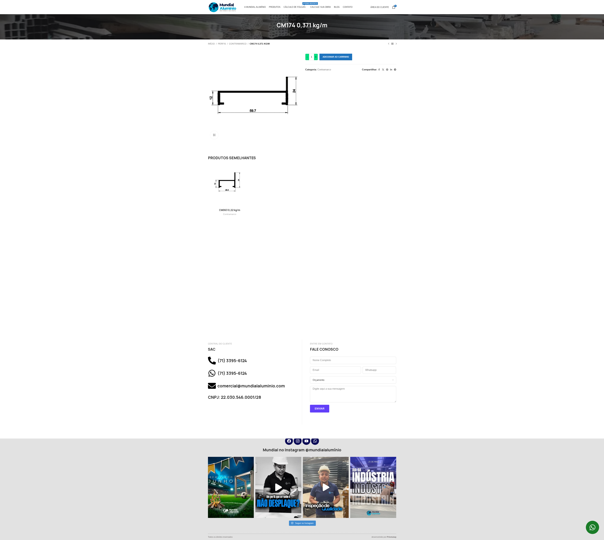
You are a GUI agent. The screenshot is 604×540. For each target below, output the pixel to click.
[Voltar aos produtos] (392, 44)
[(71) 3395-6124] (212, 361)
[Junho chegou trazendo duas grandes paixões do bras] (231, 487)
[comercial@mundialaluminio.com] (212, 386)
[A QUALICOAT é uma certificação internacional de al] (326, 487)
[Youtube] (306, 441)
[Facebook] (289, 441)
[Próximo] (396, 44)
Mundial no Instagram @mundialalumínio (302, 450)
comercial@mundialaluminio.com (251, 386)
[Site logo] (222, 7)
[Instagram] (298, 441)
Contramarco (237, 43)
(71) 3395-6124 (232, 360)
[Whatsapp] (315, 441)
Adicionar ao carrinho (336, 57)
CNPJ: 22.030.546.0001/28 (234, 397)
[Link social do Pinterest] (387, 70)
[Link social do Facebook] (379, 70)
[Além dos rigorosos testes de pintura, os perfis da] (278, 487)
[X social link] (383, 70)
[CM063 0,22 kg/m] (230, 185)
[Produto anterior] (389, 44)
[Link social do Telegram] (395, 70)
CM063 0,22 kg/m (229, 210)
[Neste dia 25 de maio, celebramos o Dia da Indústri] (373, 487)
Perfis (222, 43)
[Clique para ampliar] (214, 135)
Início (211, 43)
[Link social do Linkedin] (391, 70)
